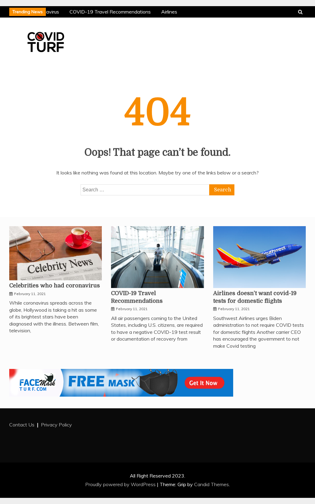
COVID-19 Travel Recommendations (109, 12)
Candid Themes (211, 484)
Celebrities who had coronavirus (54, 285)
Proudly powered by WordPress (121, 484)
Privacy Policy (56, 425)
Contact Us (21, 425)
